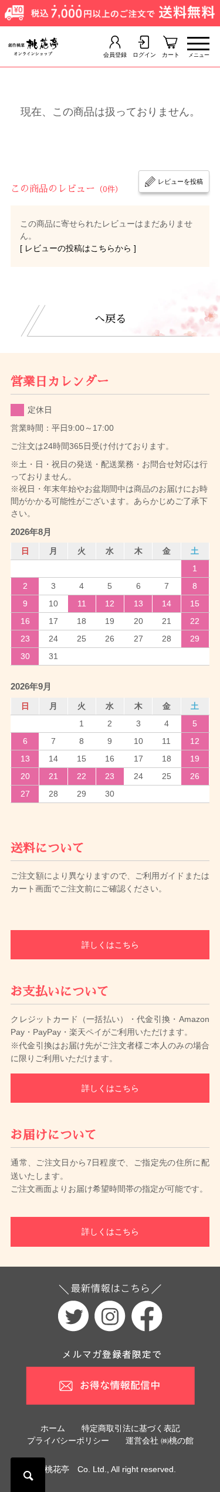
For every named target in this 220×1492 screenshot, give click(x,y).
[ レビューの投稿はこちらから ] (78, 248)
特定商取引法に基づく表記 (131, 1428)
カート (171, 55)
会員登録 (115, 55)
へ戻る (110, 319)
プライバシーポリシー (68, 1440)
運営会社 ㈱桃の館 (160, 1440)
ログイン (144, 55)
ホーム (52, 1428)
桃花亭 (57, 1469)
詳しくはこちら (110, 944)
